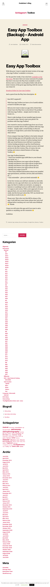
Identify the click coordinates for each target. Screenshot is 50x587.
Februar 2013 (6, 485)
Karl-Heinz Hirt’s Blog (10, 414)
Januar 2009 (6, 543)
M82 (6, 366)
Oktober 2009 (7, 528)
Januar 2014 (6, 476)
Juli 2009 (5, 534)
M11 (6, 269)
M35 (6, 308)
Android (25, 24)
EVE (22, 433)
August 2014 (6, 462)
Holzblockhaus (5, 436)
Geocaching (6, 399)
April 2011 (5, 499)
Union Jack (15, 446)
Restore (37, 222)
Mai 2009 (5, 538)
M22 (6, 288)
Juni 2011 (5, 495)
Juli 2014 (5, 464)
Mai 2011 (5, 497)
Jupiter (7, 383)
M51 (6, 335)
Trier (10, 446)
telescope (15, 443)
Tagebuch (9, 443)
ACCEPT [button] (31, 584)
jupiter (4, 438)
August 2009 (6, 532)
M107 (6, 263)
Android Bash (11, 427)
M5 (6, 331)
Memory (17, 437)
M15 (6, 277)
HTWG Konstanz (11, 436)
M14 (6, 275)
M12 (6, 271)
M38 (6, 314)
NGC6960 (8, 380)
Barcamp (22, 432)
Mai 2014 (5, 468)
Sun (6, 391)
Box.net (21, 222)
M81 (6, 364)
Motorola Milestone (7, 441)
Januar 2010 (6, 522)
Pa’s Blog (7, 417)
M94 (6, 372)
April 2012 (5, 489)
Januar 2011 (6, 503)
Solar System (7, 381)
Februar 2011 (6, 501)
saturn (4, 443)
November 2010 (7, 505)
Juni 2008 (5, 557)
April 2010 (5, 516)
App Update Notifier (6, 429)
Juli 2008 (5, 555)
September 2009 (7, 530)
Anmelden (5, 567)
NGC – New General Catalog (12, 378)
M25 (6, 292)
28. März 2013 (24, 44)
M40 (6, 316)
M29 (6, 298)
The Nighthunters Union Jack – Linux (13, 401)
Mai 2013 (5, 481)
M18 (6, 283)
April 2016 (5, 458)
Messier (6, 250)
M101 (6, 255)
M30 (6, 302)
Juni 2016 (5, 456)
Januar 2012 (6, 491)
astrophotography (11, 432)
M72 (6, 356)
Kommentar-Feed (7, 571)
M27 (6, 296)
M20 (6, 287)
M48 (6, 329)
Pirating (21, 441)
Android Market (18, 427)
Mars (6, 385)
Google (19, 434)
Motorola (22, 440)
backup (16, 222)
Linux (13, 438)
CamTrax (13, 433)
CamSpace (9, 433)
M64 (6, 347)
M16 (6, 279)
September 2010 (7, 509)
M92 (6, 368)
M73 (6, 358)
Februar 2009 (6, 542)
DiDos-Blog (8, 411)
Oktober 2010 (6, 507)
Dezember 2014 (7, 460)
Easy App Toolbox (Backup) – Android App (25, 34)
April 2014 (5, 470)
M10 (6, 254)
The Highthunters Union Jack (7, 444)
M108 (6, 265)
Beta (4, 433)
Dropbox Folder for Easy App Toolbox (18, 91)
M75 (6, 360)
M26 (6, 294)
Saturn (7, 389)
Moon (6, 387)
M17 (6, 281)
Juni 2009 (5, 536)
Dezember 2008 (7, 545)
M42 (6, 320)
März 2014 (6, 472)
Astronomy (6, 248)
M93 (6, 370)
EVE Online (6, 397)
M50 (6, 333)
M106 (6, 261)
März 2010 (6, 518)
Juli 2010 (5, 510)
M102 (6, 257)
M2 (6, 285)
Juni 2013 (5, 479)
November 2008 (7, 547)
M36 (6, 310)
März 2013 (6, 483)
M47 (6, 327)
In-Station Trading (18, 436)
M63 (6, 345)
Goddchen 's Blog (25, 3)
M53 (6, 337)
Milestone (13, 440)
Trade (4, 446)
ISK (22, 436)
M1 (6, 252)
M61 (6, 343)
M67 (6, 353)
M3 (6, 300)
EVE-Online (5, 434)
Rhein (24, 441)
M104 (6, 259)
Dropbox (25, 222)
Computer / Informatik (9, 393)
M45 (6, 323)
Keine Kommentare (36, 44)
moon (17, 440)
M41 (6, 318)
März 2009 (6, 540)
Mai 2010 (5, 514)
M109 (6, 267)
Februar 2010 (6, 520)
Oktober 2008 (7, 549)
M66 (6, 351)
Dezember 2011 (7, 493)
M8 (6, 362)
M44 (6, 321)
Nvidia (18, 441)
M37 (6, 312)
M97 (6, 374)
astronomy (16, 429)
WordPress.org (7, 573)
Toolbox (41, 222)
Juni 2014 (5, 466)
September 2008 (7, 551)
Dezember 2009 (7, 524)
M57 (6, 341)
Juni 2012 (5, 487)
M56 (6, 339)
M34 (6, 306)
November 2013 (7, 477)
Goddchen (15, 44)
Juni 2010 (5, 512)
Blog (6, 433)
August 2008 (6, 553)
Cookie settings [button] (24, 584)
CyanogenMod (18, 433)
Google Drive (31, 222)
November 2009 (7, 526)
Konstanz (8, 438)
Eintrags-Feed (7, 569)
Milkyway (6, 376)
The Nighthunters (19, 444)
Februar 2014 (6, 474)
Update (21, 446)
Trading (7, 446)
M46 (6, 325)
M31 (6, 304)
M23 (6, 290)
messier (6, 440)
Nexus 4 (14, 441)
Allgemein (5, 246)
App (13, 222)
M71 (6, 355)
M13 (6, 273)
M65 (6, 349)
